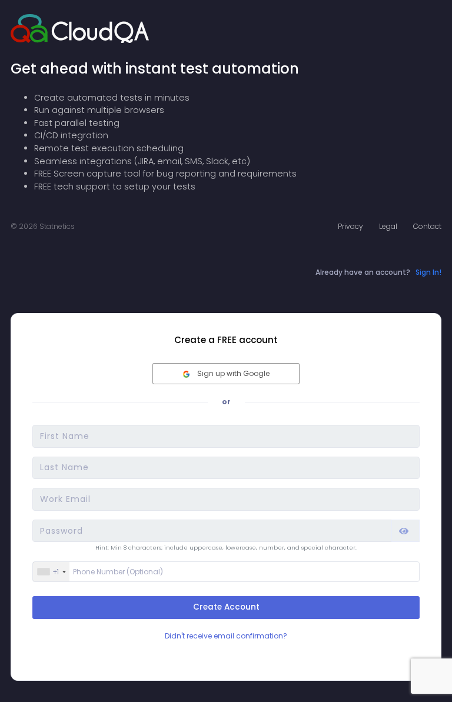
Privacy (350, 226)
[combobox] (51, 572)
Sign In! (428, 272)
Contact (427, 226)
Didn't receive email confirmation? (226, 636)
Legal (388, 226)
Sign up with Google (232, 373)
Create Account (226, 607)
